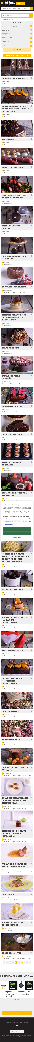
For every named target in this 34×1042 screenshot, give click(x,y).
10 (27, 962)
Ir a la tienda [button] (17, 1013)
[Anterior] (4, 962)
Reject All (17, 528)
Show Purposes (17, 537)
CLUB (18, 3)
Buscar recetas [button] (17, 49)
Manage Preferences (17, 1031)
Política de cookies (17, 1036)
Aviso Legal (18, 1035)
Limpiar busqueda (17, 22)
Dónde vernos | (19, 1022)
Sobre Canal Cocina (10, 1022)
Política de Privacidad (26, 1035)
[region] (17, 521)
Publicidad (25, 1022)
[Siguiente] (30, 962)
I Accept (17, 533)
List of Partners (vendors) (9, 524)
